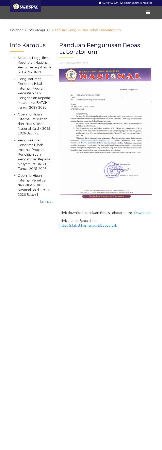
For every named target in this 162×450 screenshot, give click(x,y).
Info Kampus (38, 30)
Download (142, 213)
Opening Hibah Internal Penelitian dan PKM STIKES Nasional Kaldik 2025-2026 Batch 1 (34, 185)
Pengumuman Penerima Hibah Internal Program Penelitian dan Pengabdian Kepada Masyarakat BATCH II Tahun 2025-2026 (34, 93)
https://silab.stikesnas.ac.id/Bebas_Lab (88, 225)
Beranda (16, 30)
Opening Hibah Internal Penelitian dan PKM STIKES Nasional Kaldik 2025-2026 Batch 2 (34, 123)
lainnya (46, 201)
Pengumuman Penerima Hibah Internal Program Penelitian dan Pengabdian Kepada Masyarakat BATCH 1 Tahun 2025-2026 (34, 154)
